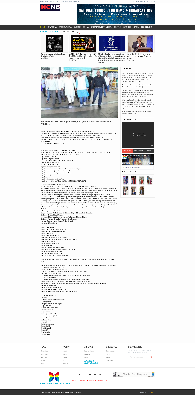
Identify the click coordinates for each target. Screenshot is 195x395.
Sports (109, 27)
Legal (86, 27)
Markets (86, 357)
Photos (117, 27)
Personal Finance (89, 351)
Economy (87, 354)
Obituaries (44, 357)
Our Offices (64, 1)
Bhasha (136, 27)
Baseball (65, 354)
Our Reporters (74, 1)
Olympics (65, 363)
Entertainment (98, 27)
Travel (108, 354)
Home (42, 1)
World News (44, 354)
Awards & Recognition (91, 362)
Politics (43, 360)
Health (108, 357)
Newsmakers (44, 351)
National (52, 27)
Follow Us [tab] (127, 151)
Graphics (126, 27)
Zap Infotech (150, 392)
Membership (146, 27)
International (65, 27)
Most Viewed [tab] (138, 151)
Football (65, 351)
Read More (44, 58)
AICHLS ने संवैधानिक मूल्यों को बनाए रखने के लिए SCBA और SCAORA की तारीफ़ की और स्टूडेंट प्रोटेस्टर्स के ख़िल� (98, 32)
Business (78, 27)
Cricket (65, 357)
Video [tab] (149, 151)
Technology (109, 360)
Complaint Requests (51, 1)
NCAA (65, 360)
